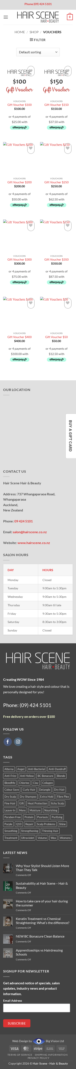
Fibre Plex (63, 796)
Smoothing (10, 831)
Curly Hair (29, 789)
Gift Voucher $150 (56, 104)
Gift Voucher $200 (19, 182)
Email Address (12, 1000)
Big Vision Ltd (54, 1041)
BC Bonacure (45, 776)
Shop (34, 32)
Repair (29, 824)
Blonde (61, 776)
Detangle (44, 789)
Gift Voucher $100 (19, 104)
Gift (21, 803)
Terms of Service (19, 1054)
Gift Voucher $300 (19, 259)
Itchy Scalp (57, 803)
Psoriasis (42, 817)
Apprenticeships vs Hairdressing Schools (39, 952)
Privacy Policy (39, 1057)
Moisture (35, 810)
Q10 (19, 824)
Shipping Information (51, 1054)
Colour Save (11, 789)
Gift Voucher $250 (56, 182)
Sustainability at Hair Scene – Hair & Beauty (42, 885)
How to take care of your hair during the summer (42, 903)
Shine (62, 824)
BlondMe (9, 782)
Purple (8, 824)
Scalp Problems (46, 824)
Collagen (47, 782)
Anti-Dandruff (57, 769)
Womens (65, 838)
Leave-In (9, 810)
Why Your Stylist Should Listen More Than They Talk (42, 868)
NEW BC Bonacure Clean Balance (40, 936)
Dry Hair (59, 789)
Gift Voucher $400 (19, 337)
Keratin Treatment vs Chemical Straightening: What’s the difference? (42, 921)
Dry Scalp (10, 796)
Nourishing (50, 810)
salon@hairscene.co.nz (30, 532)
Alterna (9, 769)
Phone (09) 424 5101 (38, 4)
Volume (42, 838)
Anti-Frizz (10, 776)
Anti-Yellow (27, 776)
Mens (22, 810)
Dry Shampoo (28, 796)
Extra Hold (46, 796)
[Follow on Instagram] (18, 742)
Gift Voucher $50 (56, 337)
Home (20, 32)
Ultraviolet (27, 838)
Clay (35, 782)
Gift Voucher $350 (56, 259)
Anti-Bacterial (36, 769)
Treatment (10, 838)
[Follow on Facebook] (8, 742)
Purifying (57, 817)
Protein (28, 817)
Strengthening (29, 831)
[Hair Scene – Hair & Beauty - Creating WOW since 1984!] (38, 17)
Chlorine (24, 782)
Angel (20, 769)
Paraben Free (12, 817)
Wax (53, 838)
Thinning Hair (50, 831)
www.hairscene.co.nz (34, 543)
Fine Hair (9, 803)
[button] (5, 17)
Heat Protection (37, 803)
